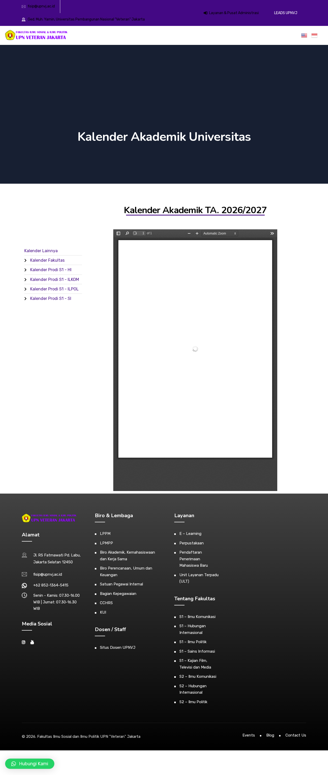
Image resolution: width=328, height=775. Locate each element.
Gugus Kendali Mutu (259, 36)
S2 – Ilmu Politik (193, 702)
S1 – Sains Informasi (197, 651)
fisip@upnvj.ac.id (41, 6)
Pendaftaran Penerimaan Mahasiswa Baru (193, 559)
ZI (282, 36)
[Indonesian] (315, 35)
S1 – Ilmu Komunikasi (197, 616)
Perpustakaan (191, 543)
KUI (103, 612)
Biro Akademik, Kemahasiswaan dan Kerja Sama (127, 555)
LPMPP (106, 543)
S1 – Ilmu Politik (193, 642)
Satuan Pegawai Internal (121, 584)
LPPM (105, 533)
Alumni (191, 36)
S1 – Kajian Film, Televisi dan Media (195, 664)
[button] (29, 764)
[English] (305, 35)
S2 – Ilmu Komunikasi (197, 676)
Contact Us (295, 735)
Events (248, 735)
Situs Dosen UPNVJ (117, 647)
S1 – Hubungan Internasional (192, 629)
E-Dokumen (210, 36)
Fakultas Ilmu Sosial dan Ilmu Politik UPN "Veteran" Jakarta (88, 736)
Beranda (110, 36)
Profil (126, 36)
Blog (270, 735)
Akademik (142, 36)
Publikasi (232, 36)
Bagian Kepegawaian (118, 593)
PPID (292, 36)
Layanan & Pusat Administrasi (233, 13)
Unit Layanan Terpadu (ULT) (199, 578)
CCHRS (106, 603)
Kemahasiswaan (168, 36)
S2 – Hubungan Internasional (193, 689)
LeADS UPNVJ (285, 13)
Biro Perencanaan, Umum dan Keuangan (126, 571)
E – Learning (190, 533)
